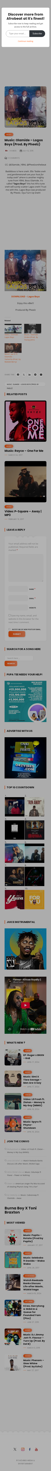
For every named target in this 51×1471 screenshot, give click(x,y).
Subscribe (37, 33)
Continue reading (25, 41)
